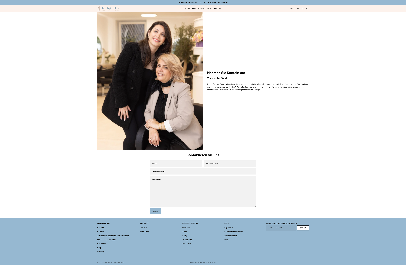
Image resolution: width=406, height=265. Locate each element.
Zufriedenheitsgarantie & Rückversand (113, 236)
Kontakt (100, 228)
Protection (186, 244)
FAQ (99, 248)
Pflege (184, 232)
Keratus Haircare (107, 262)
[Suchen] (298, 8)
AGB (226, 240)
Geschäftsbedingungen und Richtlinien (203, 262)
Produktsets (187, 240)
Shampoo (186, 228)
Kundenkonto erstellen (106, 240)
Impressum (229, 228)
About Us (143, 228)
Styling (184, 236)
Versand (100, 232)
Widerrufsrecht (230, 236)
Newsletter (101, 244)
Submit (155, 211)
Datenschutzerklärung (233, 232)
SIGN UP (303, 228)
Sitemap (100, 251)
